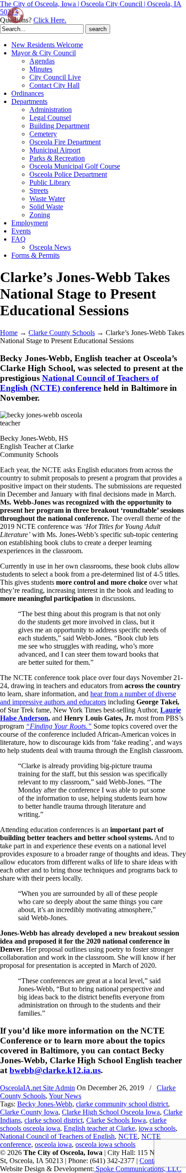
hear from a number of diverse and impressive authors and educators (88, 698)
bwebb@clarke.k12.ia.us (55, 1070)
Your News (65, 1096)
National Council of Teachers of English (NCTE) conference (79, 383)
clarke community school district (122, 1104)
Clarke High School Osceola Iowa (111, 1112)
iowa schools (157, 1128)
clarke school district (53, 1120)
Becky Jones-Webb (44, 1104)
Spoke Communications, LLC (137, 1169)
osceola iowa (53, 1144)
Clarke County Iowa (29, 1112)
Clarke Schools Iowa (116, 1120)
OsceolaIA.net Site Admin (37, 1088)
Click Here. (49, 20)
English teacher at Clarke (99, 1128)
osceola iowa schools (105, 1144)
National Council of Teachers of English (57, 1136)
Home (9, 332)
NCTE (128, 1136)
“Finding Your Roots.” (59, 726)
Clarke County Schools (61, 332)
